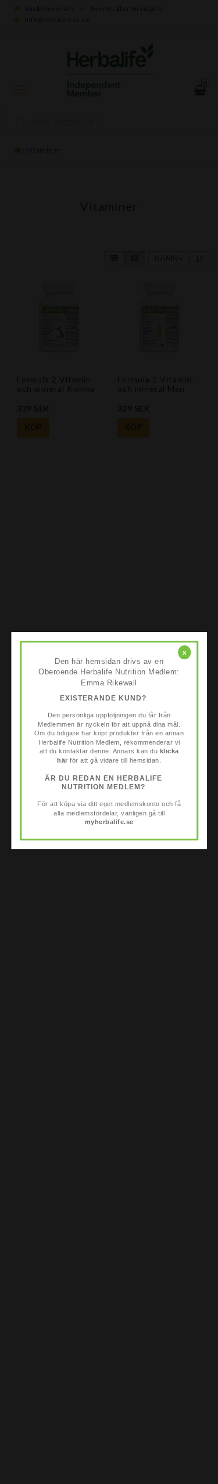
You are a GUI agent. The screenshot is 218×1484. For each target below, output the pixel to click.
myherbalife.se (109, 821)
